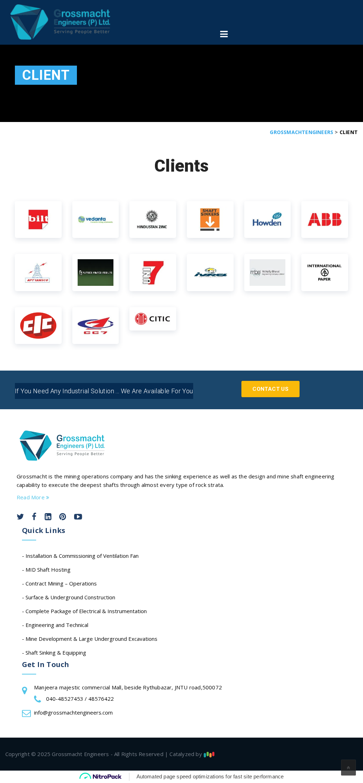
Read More (31, 497)
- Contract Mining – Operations (59, 583)
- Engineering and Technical (55, 624)
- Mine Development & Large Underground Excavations (89, 638)
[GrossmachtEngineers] (60, 22)
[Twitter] (20, 517)
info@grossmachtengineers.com (73, 712)
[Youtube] (78, 517)
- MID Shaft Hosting (46, 569)
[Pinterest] (62, 517)
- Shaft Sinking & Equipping (54, 652)
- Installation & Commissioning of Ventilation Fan (80, 555)
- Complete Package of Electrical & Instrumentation (84, 611)
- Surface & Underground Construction (68, 597)
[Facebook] (34, 517)
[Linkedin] (48, 517)
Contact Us (270, 389)
